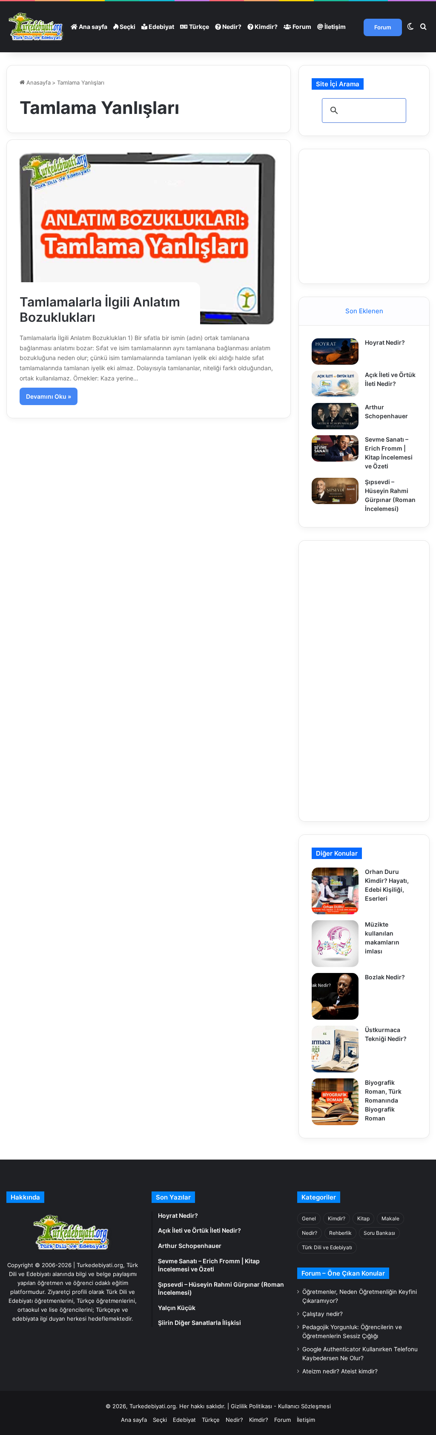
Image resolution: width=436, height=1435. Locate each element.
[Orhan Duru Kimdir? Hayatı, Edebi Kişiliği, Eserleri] (335, 891)
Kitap (363, 1218)
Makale (390, 1218)
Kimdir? (265, 26)
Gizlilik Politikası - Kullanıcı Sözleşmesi (281, 1406)
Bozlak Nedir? (385, 977)
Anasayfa (38, 82)
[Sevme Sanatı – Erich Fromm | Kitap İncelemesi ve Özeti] (335, 448)
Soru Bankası (379, 1233)
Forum (301, 26)
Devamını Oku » (48, 396)
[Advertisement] (374, 215)
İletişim (334, 26)
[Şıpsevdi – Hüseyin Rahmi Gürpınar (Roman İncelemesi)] (335, 491)
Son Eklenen (364, 311)
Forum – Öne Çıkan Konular (343, 1273)
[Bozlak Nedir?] (335, 996)
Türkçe (198, 26)
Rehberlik (340, 1233)
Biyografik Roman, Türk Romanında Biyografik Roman (383, 1100)
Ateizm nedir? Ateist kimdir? (340, 1371)
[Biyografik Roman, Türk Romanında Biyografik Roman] (335, 1101)
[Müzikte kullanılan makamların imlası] (335, 943)
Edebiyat (160, 26)
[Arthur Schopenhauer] (335, 416)
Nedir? (231, 26)
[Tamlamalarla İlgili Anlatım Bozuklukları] (148, 238)
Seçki (126, 26)
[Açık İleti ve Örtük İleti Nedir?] (335, 384)
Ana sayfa (92, 26)
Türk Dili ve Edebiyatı (327, 1247)
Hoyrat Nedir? (385, 342)
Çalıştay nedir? (322, 1313)
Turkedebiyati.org (152, 1406)
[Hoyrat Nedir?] (335, 351)
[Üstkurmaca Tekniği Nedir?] (335, 1049)
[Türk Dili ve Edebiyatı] (37, 27)
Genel (309, 1218)
